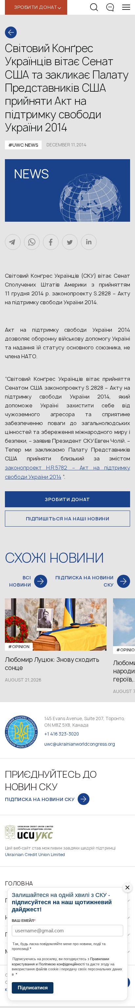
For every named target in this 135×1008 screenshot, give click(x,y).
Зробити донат (67, 499)
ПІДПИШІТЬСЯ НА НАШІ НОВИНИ (67, 518)
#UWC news (23, 145)
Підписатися (33, 987)
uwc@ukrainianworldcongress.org (79, 744)
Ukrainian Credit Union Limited (35, 854)
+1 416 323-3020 (61, 734)
